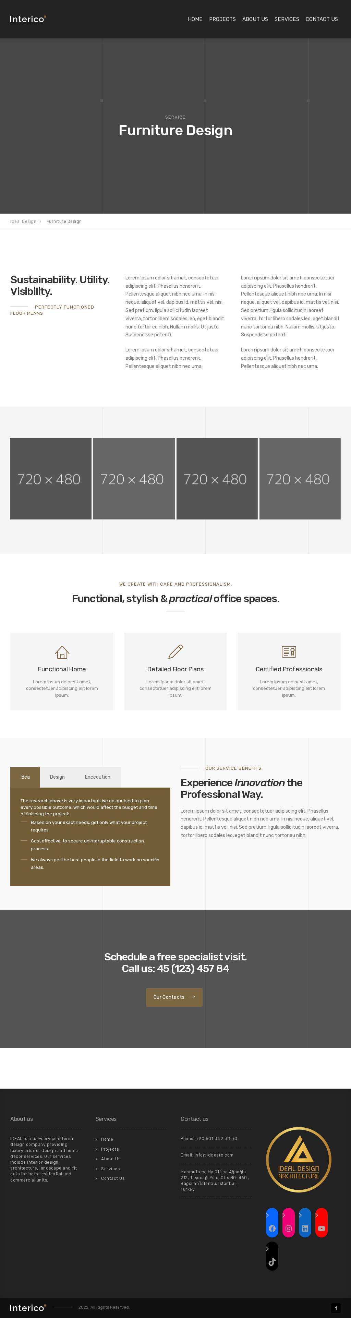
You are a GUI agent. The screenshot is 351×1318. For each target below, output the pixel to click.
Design (57, 777)
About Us (255, 19)
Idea (25, 777)
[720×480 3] (133, 478)
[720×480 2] (217, 478)
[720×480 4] (51, 478)
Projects (222, 19)
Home (195, 19)
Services (287, 19)
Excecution (97, 777)
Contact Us (322, 19)
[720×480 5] (300, 478)
